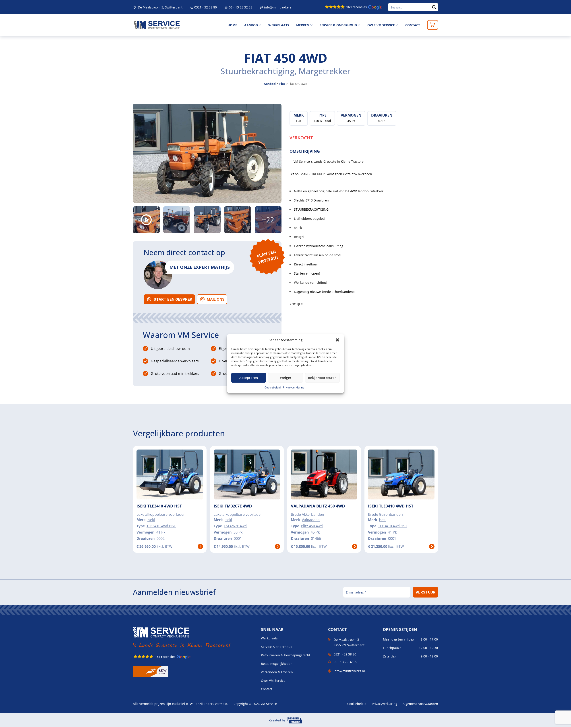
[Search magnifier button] (434, 7)
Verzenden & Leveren (277, 672)
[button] (337, 340)
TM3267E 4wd (235, 526)
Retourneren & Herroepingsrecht (285, 655)
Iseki (151, 519)
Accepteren (248, 377)
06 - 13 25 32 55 (240, 7)
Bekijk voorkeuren (322, 377)
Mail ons (216, 299)
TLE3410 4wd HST (161, 526)
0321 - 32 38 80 (205, 7)
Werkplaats (278, 25)
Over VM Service (381, 25)
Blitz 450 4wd (312, 526)
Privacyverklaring (293, 387)
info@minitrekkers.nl (279, 7)
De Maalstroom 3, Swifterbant (159, 7)
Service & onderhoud (338, 25)
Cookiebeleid (273, 387)
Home (232, 25)
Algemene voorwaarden (420, 704)
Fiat (282, 84)
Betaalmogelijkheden (276, 663)
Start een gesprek (173, 299)
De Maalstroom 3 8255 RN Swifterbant (349, 642)
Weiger (285, 377)
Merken (302, 25)
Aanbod (251, 25)
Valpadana (311, 519)
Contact (412, 25)
